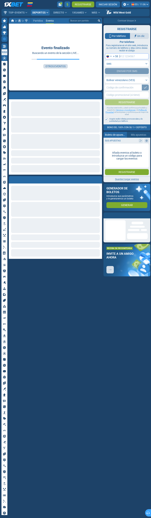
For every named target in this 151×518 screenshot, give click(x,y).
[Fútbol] (19, 21)
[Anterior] (11, 179)
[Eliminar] (98, 179)
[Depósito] (67, 4)
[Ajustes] (126, 4)
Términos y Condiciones (125, 110)
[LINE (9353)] (12, 21)
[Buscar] (99, 20)
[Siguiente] (20, 179)
